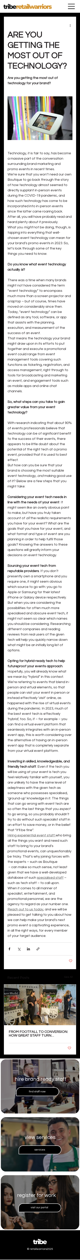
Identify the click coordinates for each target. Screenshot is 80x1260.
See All (68, 977)
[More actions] (70, 25)
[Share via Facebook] (9, 949)
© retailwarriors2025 (40, 1249)
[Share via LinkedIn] (28, 949)
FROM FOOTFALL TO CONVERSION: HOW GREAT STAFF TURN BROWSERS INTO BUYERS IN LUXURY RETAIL (40, 1033)
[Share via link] (38, 949)
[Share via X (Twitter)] (19, 949)
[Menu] (71, 6)
